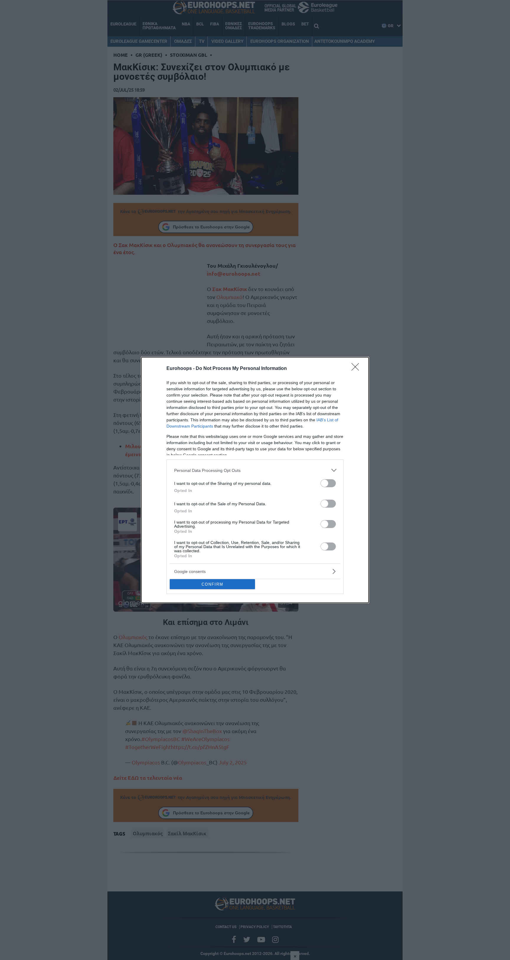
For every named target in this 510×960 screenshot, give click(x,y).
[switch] (328, 483)
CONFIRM (212, 584)
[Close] (357, 368)
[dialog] (255, 480)
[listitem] (255, 470)
